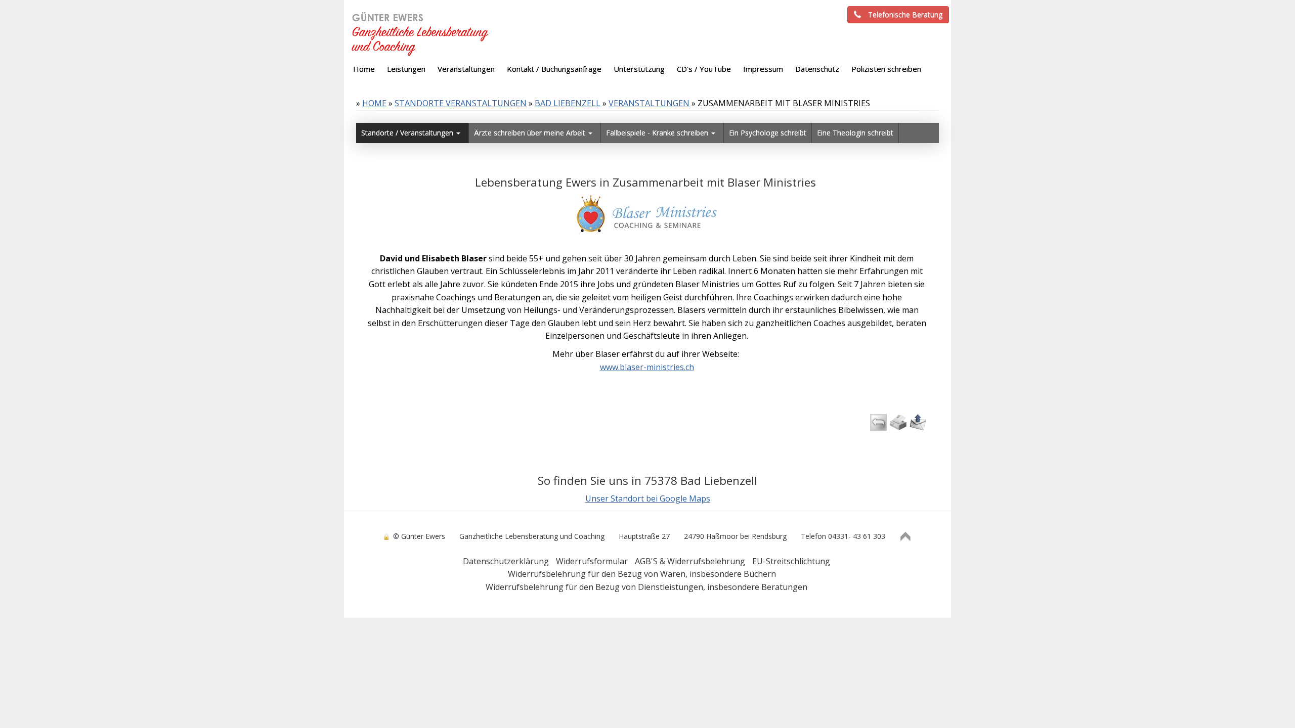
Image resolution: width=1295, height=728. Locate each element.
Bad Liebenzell (567, 103)
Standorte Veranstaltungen (461, 103)
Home (374, 103)
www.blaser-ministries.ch (647, 367)
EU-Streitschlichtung (791, 561)
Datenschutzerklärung (506, 561)
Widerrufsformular (592, 561)
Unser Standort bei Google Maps (647, 498)
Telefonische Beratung (905, 14)
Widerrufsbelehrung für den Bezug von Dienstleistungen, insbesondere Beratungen (646, 587)
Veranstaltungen (649, 103)
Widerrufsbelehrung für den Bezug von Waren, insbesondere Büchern (642, 573)
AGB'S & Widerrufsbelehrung (690, 561)
